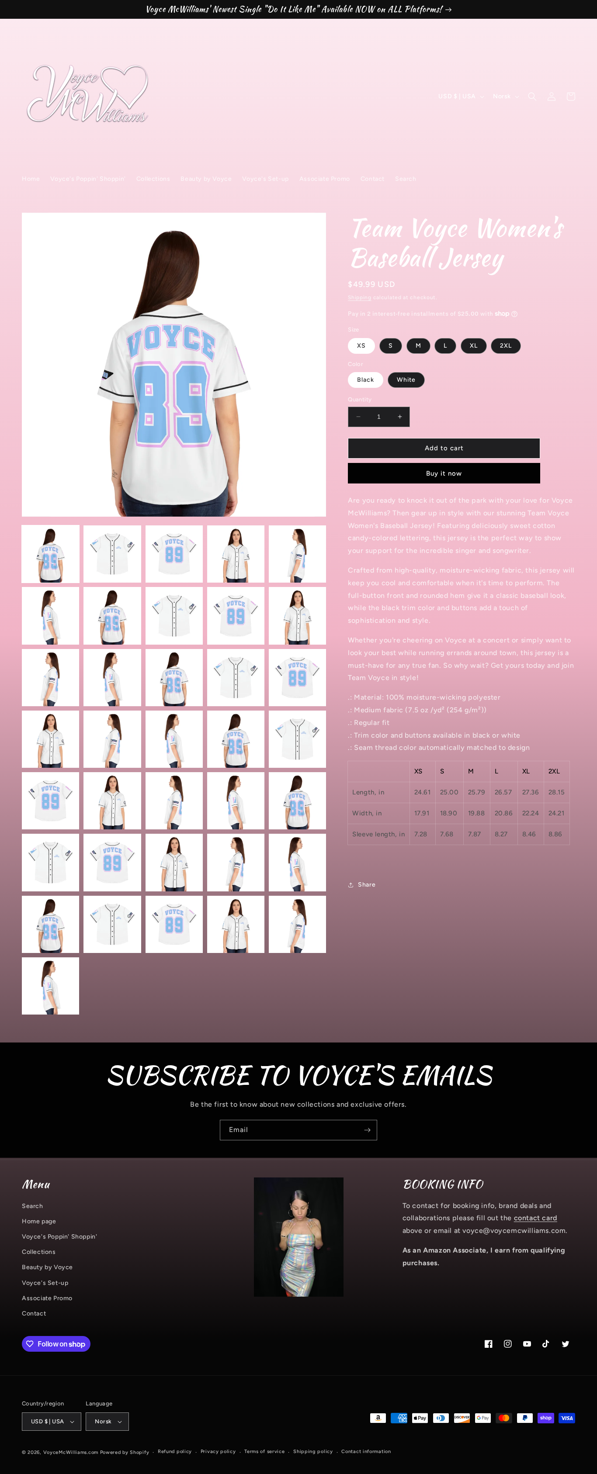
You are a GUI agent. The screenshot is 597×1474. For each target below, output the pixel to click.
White (406, 379)
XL (474, 345)
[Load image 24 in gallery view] (235, 800)
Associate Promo (47, 1298)
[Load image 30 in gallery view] (297, 862)
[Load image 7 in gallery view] (112, 615)
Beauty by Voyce (47, 1267)
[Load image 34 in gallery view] (235, 924)
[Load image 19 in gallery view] (235, 739)
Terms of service (264, 1451)
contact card (535, 1218)
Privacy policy (218, 1451)
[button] (532, 96)
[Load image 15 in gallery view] (297, 677)
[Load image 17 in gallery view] (112, 739)
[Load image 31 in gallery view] (50, 924)
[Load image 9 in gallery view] (235, 615)
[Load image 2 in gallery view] (112, 554)
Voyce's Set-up (45, 1283)
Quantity (359, 399)
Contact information (366, 1451)
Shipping (359, 297)
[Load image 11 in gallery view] (50, 677)
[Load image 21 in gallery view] (50, 800)
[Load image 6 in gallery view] (50, 615)
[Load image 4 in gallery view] (235, 554)
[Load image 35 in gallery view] (297, 924)
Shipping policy (313, 1451)
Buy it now (444, 473)
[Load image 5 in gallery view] (297, 554)
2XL (506, 345)
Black (365, 379)
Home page (39, 1221)
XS (361, 345)
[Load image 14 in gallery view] (235, 677)
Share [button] (366, 884)
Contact (34, 1313)
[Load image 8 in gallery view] (174, 615)
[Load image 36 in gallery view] (50, 986)
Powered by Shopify (124, 1452)
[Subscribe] (367, 1130)
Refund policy (175, 1451)
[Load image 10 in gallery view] (297, 615)
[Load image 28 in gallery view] (174, 862)
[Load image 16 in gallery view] (50, 739)
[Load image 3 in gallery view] (174, 554)
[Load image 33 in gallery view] (174, 924)
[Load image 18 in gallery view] (174, 739)
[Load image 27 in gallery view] (112, 862)
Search (32, 1206)
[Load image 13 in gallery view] (174, 677)
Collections (39, 1252)
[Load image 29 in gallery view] (235, 862)
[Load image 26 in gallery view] (50, 862)
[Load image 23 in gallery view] (174, 800)
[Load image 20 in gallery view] (297, 739)
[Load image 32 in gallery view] (112, 924)
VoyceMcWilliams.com (70, 1452)
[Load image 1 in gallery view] (50, 554)
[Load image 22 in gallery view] (112, 800)
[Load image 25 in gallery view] (297, 800)
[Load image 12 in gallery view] (112, 677)
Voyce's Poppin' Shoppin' (59, 1236)
